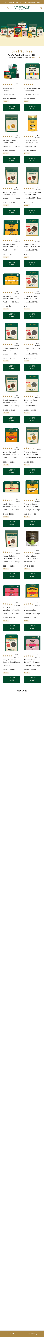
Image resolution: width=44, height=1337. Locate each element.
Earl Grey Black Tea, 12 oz (32, 349)
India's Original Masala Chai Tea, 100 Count (11, 453)
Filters (12, 1334)
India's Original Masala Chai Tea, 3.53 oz (10, 193)
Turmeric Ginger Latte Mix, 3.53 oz (31, 142)
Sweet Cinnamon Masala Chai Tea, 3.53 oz (10, 401)
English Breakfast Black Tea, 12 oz (31, 297)
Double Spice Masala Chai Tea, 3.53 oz (32, 193)
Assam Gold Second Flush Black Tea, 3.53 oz (11, 557)
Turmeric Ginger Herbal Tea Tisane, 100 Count (10, 245)
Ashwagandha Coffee (9, 90)
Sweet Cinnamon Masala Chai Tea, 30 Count (11, 609)
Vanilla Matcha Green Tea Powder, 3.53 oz (31, 557)
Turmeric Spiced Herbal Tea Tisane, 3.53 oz (31, 453)
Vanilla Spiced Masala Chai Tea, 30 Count (11, 505)
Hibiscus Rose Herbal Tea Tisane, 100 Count (31, 661)
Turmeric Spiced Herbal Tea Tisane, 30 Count (11, 297)
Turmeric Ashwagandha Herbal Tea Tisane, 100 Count (31, 609)
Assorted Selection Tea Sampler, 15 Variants (32, 90)
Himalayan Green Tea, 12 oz (31, 401)
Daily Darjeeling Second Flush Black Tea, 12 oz (11, 661)
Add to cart (12, 107)
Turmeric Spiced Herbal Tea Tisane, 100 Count (31, 505)
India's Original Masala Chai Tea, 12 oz (32, 245)
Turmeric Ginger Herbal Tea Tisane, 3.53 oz (10, 142)
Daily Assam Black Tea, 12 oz (10, 349)
